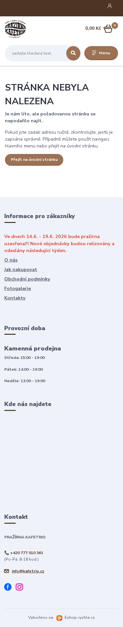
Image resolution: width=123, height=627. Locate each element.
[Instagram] (21, 588)
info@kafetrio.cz (28, 571)
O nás (10, 260)
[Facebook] (10, 588)
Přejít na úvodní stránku (34, 159)
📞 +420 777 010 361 (23, 552)
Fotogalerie (17, 288)
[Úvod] (25, 29)
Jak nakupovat (20, 269)
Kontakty (15, 298)
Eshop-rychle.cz (80, 617)
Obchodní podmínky (27, 279)
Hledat (73, 53)
